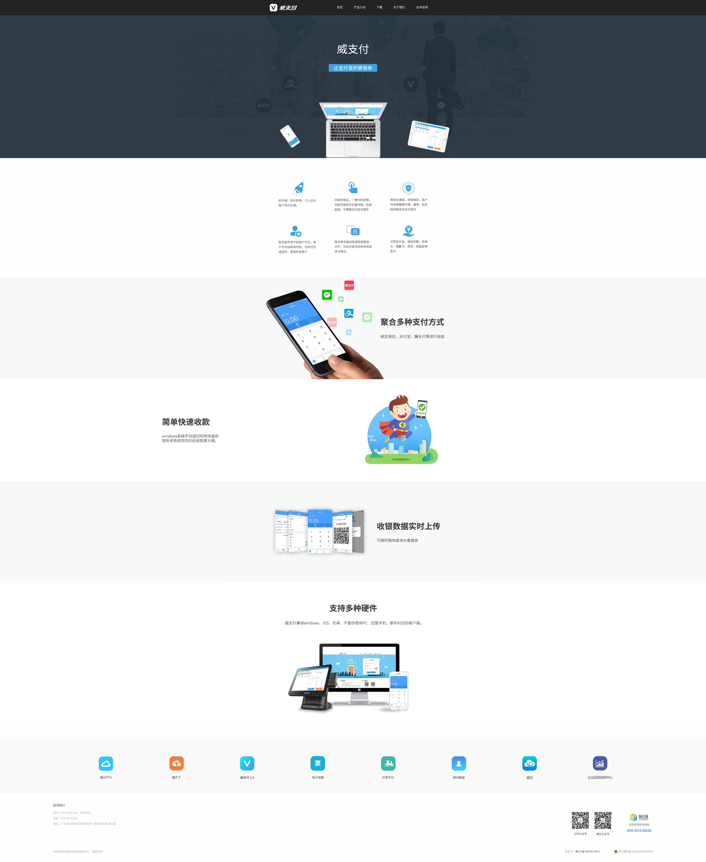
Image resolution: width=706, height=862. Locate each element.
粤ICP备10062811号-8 (587, 851)
